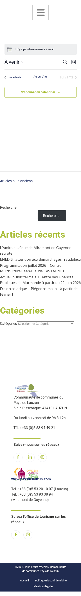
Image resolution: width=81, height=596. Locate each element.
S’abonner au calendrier (38, 92)
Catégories (8, 323)
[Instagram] (42, 457)
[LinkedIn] (30, 457)
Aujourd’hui (40, 76)
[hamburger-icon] (40, 12)
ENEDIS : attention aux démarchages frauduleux (40, 259)
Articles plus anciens (16, 181)
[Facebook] (18, 457)
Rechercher (9, 207)
